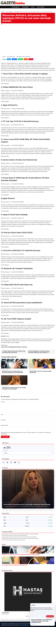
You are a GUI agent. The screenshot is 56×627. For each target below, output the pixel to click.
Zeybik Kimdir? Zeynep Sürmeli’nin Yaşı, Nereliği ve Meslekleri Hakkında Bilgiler (19, 536)
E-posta (3, 420)
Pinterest (31, 59)
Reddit (26, 59)
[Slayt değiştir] (25, 616)
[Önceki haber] (49, 472)
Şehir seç (5, 450)
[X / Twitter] (7, 462)
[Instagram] (11, 462)
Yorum (3, 401)
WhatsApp (20, 59)
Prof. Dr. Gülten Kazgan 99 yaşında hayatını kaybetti (14, 539)
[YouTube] (15, 462)
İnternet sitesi (4, 425)
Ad (2, 414)
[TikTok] (18, 462)
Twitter (9, 59)
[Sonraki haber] (52, 472)
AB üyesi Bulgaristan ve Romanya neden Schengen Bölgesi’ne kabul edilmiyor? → (38, 351)
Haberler (3, 11)
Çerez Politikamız (24, 625)
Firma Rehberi (25, 7)
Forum (32, 7)
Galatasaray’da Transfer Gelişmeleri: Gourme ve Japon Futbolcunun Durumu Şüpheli (21, 538)
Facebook (14, 59)
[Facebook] (3, 462)
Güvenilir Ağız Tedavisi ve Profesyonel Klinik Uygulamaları (15, 535)
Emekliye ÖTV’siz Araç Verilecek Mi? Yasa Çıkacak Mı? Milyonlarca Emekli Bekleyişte (20, 533)
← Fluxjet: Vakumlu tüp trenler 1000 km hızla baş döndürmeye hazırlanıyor (13, 351)
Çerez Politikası (40, 7)
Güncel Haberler (15, 7)
